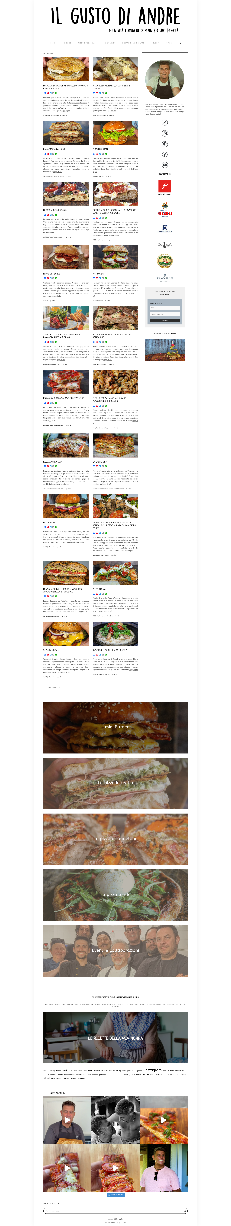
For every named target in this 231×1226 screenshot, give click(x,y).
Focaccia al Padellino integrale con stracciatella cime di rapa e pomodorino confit (114, 525)
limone (170, 1070)
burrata (80, 1071)
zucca (73, 1078)
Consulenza (109, 43)
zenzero (66, 1078)
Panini (94, 301)
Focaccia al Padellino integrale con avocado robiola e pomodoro (62, 590)
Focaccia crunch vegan (55, 210)
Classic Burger (51, 650)
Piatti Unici (51, 364)
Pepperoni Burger (52, 273)
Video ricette (100, 176)
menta (60, 1075)
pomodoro (148, 1074)
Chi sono (66, 43)
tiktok (46, 1078)
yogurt (59, 1078)
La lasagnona (100, 462)
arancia (45, 1071)
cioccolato (98, 1070)
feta (124, 1071)
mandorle (179, 1071)
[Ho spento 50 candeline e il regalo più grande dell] (115, 1120)
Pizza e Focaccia (139, 1004)
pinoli (126, 1075)
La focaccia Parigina (54, 149)
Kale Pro (121, 1219)
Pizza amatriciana (52, 462)
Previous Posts (53, 687)
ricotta (159, 1075)
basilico (66, 1070)
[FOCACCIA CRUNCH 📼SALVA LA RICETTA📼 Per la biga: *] (67, 1120)
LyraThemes (122, 1222)
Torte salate (170, 1004)
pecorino (102, 1075)
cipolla (106, 1071)
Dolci (76, 1004)
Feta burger (49, 522)
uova (53, 1078)
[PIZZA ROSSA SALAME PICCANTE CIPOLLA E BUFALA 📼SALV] (67, 1168)
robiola (165, 1075)
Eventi (156, 43)
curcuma (112, 1071)
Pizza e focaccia (86, 43)
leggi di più (65, 111)
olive (89, 1075)
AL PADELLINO (47, 115)
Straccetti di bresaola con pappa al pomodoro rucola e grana (62, 336)
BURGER (95, 176)
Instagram (153, 1070)
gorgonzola (139, 1071)
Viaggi (169, 43)
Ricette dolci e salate (133, 43)
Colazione (70, 1004)
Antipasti (45, 364)
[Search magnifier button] (184, 1211)
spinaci (183, 1075)
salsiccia (177, 1075)
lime (164, 1071)
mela (45, 1075)
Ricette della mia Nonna (111, 489)
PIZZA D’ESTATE (100, 589)
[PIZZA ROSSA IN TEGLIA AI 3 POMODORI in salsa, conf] (115, 1168)
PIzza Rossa (60, 425)
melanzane (52, 1075)
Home (52, 43)
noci (85, 1075)
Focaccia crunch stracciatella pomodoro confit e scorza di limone (114, 211)
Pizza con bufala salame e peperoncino (63, 398)
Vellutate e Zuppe (181, 1004)
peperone (119, 1075)
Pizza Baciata (52, 176)
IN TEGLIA (95, 115)
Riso (164, 1004)
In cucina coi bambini (86, 1004)
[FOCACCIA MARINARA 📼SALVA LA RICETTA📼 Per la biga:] (164, 1120)
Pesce (97, 428)
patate (95, 1075)
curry (118, 1070)
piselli (131, 1075)
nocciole (79, 1075)
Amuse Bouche (49, 1004)
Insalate (94, 674)
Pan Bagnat (98, 273)
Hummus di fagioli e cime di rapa (110, 650)
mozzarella (69, 1075)
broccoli (74, 1071)
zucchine (81, 1078)
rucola (170, 1075)
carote (85, 1071)
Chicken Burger (101, 149)
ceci (90, 1070)
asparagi (52, 1071)
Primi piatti (102, 428)
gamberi (130, 1071)
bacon (58, 1071)
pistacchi (137, 1075)
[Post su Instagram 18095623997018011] (164, 1168)
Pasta (94, 428)
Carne (94, 489)
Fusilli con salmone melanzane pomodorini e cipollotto (109, 399)
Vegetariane (60, 237)
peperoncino (111, 1075)
